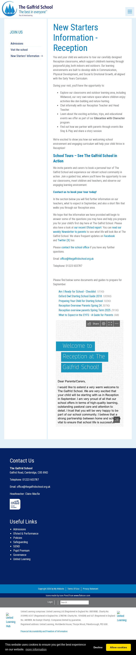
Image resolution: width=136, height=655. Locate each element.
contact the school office (75, 247)
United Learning (21, 559)
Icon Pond (64, 595)
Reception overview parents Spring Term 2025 (88, 310)
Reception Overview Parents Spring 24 (84, 305)
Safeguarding (20, 542)
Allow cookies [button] (118, 647)
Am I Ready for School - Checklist (81, 291)
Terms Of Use (73, 589)
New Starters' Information (25, 56)
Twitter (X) (64, 240)
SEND (16, 546)
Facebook (109, 236)
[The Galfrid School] (27, 8)
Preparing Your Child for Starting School (85, 301)
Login (50, 602)
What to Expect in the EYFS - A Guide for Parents (89, 315)
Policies (17, 538)
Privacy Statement (90, 589)
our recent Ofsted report (87, 227)
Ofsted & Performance (25, 533)
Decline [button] (98, 647)
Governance (19, 555)
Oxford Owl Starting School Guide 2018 (85, 296)
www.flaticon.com (82, 595)
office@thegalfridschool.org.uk (77, 258)
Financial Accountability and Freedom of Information (44, 631)
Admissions (17, 43)
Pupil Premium (21, 550)
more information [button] (36, 649)
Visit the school (19, 49)
